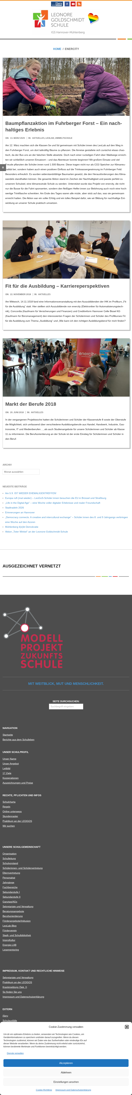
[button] (127, 1027)
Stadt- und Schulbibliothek (17, 935)
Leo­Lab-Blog (9, 925)
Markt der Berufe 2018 (30, 404)
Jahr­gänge (8, 882)
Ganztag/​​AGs (10, 901)
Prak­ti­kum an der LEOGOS (17, 821)
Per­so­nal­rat (9, 877)
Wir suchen (9, 825)
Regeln (6, 806)
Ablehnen (66, 1072)
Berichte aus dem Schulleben (18, 739)
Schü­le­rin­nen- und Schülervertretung (23, 868)
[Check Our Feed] (79, 2)
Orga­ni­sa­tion (9, 853)
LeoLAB (50, 138)
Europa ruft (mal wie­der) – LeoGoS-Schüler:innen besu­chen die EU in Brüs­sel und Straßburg (55, 498)
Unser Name (9, 758)
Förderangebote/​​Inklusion (17, 921)
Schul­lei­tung (9, 858)
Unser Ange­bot (11, 763)
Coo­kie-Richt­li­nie (44, 1090)
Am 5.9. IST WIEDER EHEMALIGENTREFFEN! (30, 493)
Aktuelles (38, 138)
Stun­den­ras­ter (10, 816)
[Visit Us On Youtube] (73, 2)
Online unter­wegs (12, 811)
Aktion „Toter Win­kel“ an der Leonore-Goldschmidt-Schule (36, 531)
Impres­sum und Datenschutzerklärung (73, 1090)
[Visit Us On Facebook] (67, 2)
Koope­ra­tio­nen (11, 778)
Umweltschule (63, 138)
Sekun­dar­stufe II (11, 896)
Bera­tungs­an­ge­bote (13, 911)
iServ (5, 1015)
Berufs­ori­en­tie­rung (13, 916)
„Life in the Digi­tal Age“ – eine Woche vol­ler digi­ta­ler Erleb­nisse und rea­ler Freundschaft (52, 502)
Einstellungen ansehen (66, 1081)
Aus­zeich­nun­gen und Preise (18, 782)
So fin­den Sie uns (12, 992)
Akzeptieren (66, 1063)
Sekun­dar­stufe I (11, 892)
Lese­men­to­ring (11, 949)
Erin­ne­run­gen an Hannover (20, 512)
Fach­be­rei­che (10, 887)
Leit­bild (6, 768)
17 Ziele (7, 773)
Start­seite (8, 734)
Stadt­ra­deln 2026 (14, 507)
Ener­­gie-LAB (9, 945)
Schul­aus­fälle (10, 1020)
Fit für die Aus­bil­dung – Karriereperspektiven (57, 286)
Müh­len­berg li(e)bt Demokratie (21, 526)
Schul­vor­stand (10, 863)
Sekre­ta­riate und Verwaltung (18, 906)
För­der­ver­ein (10, 930)
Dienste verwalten (15, 1053)
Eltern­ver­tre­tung (11, 872)
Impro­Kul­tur (9, 940)
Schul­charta (9, 801)
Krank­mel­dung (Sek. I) (15, 987)
